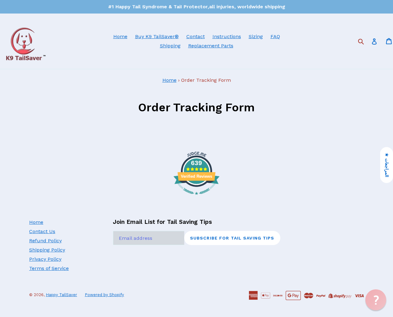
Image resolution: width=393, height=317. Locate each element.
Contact (195, 36)
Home (120, 36)
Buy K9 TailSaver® (157, 36)
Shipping (170, 46)
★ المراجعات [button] (386, 165)
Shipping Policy (47, 250)
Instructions (226, 36)
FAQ (275, 36)
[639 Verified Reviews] (196, 198)
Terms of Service (49, 268)
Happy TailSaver (61, 294)
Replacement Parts (210, 46)
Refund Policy (45, 241)
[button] (375, 299)
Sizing (256, 36)
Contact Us (42, 231)
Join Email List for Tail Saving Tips (162, 222)
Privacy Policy (45, 259)
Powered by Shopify (104, 294)
